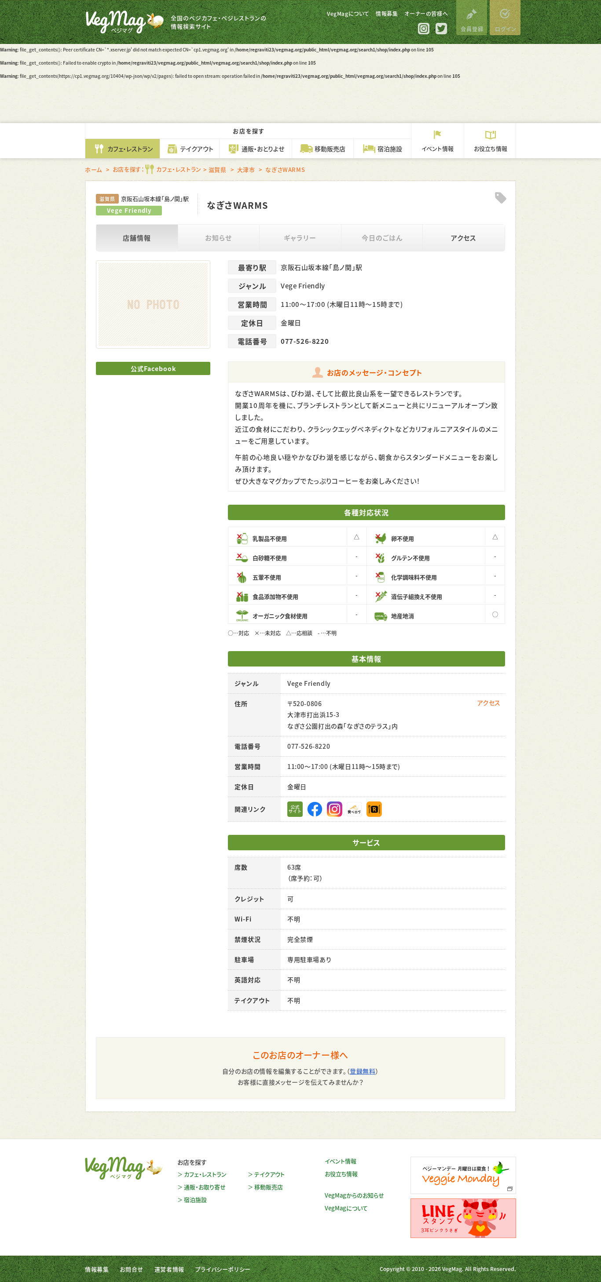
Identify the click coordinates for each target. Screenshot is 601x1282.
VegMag (124, 1168)
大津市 (246, 169)
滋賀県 (218, 169)
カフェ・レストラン (205, 1174)
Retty (374, 809)
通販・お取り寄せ (205, 1187)
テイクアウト (269, 1174)
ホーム (93, 169)
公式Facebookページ (314, 809)
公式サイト (295, 809)
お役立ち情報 (341, 1173)
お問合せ (131, 1269)
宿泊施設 (195, 1199)
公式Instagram (423, 28)
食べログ (354, 809)
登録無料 (362, 1071)
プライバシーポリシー (223, 1269)
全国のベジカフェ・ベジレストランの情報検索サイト (219, 22)
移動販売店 (268, 1187)
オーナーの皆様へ (426, 13)
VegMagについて (348, 13)
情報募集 (387, 13)
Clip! (500, 197)
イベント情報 (340, 1161)
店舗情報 (137, 237)
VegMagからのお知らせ (354, 1195)
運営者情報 (169, 1269)
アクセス (463, 237)
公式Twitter (441, 28)
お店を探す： (157, 169)
